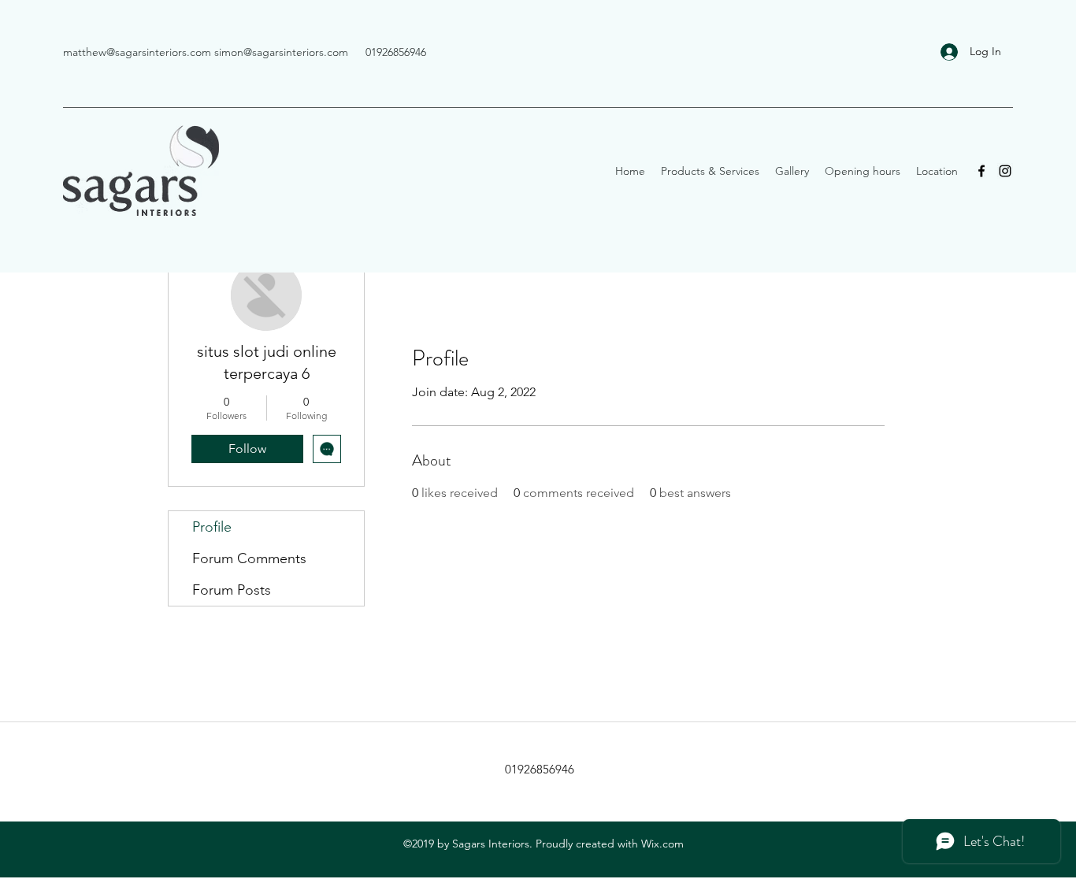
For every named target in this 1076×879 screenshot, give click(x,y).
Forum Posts (231, 590)
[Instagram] (1005, 171)
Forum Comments (249, 558)
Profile (212, 527)
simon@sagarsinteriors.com (281, 52)
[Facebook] (981, 171)
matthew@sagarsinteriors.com (137, 52)
